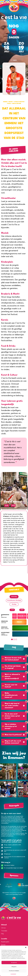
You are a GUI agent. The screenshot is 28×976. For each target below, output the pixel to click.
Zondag (14, 604)
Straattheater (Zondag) (14, 600)
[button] (26, 947)
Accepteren (14, 962)
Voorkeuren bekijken (14, 970)
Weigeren (14, 966)
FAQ (2, 934)
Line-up (3, 928)
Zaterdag (14, 596)
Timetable (4, 931)
